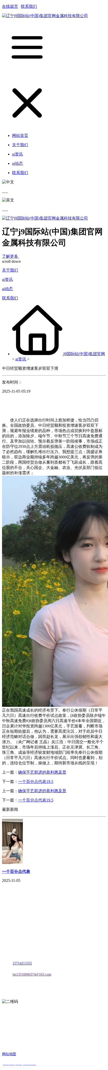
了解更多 (10, 256)
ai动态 (7, 289)
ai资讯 (7, 279)
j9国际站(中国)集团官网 (84, 354)
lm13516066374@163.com (32, 974)
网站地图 (9, 1054)
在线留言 (10, 6)
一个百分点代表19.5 (35, 781)
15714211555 (22, 963)
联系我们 (29, 6)
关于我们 (10, 270)
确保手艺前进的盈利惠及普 (42, 772)
